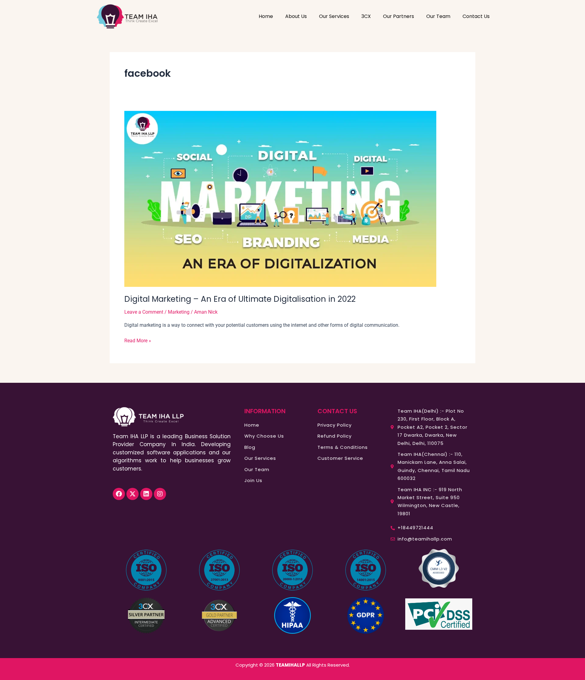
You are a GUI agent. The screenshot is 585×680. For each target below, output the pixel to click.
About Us (296, 16)
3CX (366, 16)
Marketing (179, 312)
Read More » (137, 340)
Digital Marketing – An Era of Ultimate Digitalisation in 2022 (240, 299)
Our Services (334, 16)
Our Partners (398, 16)
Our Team (438, 16)
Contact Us (476, 16)
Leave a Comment (143, 312)
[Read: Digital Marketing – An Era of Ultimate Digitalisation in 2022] (280, 198)
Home (266, 16)
